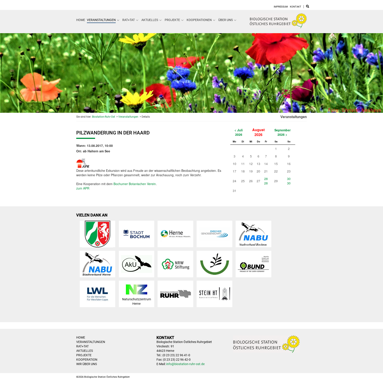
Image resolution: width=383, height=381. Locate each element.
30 (289, 178)
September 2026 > (282, 132)
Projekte (172, 20)
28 (266, 178)
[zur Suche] (307, 6)
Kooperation (86, 359)
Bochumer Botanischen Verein (134, 184)
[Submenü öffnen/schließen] (118, 20)
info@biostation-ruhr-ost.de (185, 364)
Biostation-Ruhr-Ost (103, 116)
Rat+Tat (128, 20)
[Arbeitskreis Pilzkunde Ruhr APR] (83, 162)
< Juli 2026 (238, 132)
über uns (225, 20)
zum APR (82, 188)
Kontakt (295, 6)
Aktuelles (149, 20)
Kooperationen (199, 20)
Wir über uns (86, 364)
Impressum (281, 6)
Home (80, 20)
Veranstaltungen (101, 20)
